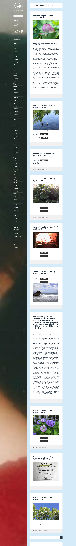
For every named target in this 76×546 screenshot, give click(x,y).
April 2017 (15, 218)
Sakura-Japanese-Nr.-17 (36, 252)
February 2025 (15, 72)
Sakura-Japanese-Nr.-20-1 (36, 137)
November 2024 (15, 76)
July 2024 (14, 83)
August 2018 (15, 193)
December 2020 (15, 149)
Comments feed (15, 247)
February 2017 (15, 221)
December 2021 (15, 130)
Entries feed (15, 245)
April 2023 (15, 105)
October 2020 (15, 152)
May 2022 (14, 122)
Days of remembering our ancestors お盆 (43, 16)
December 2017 (15, 205)
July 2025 (14, 64)
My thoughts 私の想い (16, 233)
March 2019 (15, 182)
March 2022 (15, 125)
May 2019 (14, 179)
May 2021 (14, 141)
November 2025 (15, 59)
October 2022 (15, 114)
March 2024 (15, 87)
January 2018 (15, 204)
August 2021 (15, 136)
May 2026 (14, 50)
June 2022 (14, 120)
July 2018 (14, 194)
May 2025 (14, 67)
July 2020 (14, 157)
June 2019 (14, 177)
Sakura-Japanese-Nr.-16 (36, 281)
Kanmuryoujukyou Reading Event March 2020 (44, 154)
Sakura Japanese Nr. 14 (37, 522)
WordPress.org (15, 248)
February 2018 (15, 202)
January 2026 (15, 56)
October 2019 (15, 171)
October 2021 (15, 133)
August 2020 (15, 155)
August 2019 (15, 174)
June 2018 (14, 196)
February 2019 (15, 183)
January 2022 (15, 128)
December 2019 (15, 168)
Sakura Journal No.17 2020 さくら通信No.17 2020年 (46, 228)
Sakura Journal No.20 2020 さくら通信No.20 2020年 (46, 106)
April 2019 (15, 180)
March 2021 (15, 144)
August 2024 (15, 81)
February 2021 (15, 146)
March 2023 (15, 106)
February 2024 (15, 89)
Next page (61, 537)
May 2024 (14, 84)
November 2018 (15, 188)
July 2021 (14, 138)
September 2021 (15, 135)
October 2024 (15, 78)
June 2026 (14, 48)
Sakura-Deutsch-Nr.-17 (36, 255)
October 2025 (15, 61)
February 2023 (15, 108)
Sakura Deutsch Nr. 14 (37, 524)
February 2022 (15, 127)
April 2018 (15, 199)
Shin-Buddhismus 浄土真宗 (17, 236)
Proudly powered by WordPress (38, 543)
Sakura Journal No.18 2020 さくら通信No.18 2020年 (46, 180)
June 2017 (14, 215)
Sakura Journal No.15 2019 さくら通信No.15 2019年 (46, 411)
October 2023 (15, 95)
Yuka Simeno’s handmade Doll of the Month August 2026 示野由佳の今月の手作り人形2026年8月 (18, 28)
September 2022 (15, 116)
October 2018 (15, 190)
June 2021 (14, 139)
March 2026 (15, 53)
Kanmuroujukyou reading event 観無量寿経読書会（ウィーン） (45, 458)
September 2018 (15, 191)
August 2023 (15, 98)
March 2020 (15, 163)
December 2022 (15, 111)
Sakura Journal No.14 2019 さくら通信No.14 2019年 (46, 498)
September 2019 (15, 172)
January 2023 (15, 109)
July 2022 (14, 119)
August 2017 (15, 212)
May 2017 (14, 216)
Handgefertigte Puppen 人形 (17, 229)
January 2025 (15, 73)
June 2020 (14, 158)
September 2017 (15, 210)
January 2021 (15, 147)
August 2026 (15, 45)
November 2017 (15, 207)
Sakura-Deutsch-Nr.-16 (36, 278)
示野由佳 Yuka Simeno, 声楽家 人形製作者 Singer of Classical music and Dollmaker (18, 6)
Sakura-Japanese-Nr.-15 (36, 437)
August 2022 (15, 117)
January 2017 (15, 223)
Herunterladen (44, 134)
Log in (14, 244)
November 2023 (15, 94)
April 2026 (15, 51)
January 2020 (15, 166)
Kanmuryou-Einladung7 (36, 160)
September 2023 (15, 97)
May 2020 (14, 160)
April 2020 (15, 161)
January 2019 (15, 185)
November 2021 (15, 131)
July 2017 (14, 213)
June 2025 (14, 65)
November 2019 (15, 169)
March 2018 (15, 201)
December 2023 (15, 92)
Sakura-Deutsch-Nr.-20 (36, 134)
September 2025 (15, 62)
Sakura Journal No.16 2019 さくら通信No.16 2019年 (46, 273)
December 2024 (15, 75)
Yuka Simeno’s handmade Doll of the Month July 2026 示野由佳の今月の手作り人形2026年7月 (18, 31)
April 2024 (15, 86)
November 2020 (15, 150)
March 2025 (15, 70)
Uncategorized (15, 238)
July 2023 (14, 100)
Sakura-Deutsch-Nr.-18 (36, 211)
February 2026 (15, 54)
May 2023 (14, 103)
